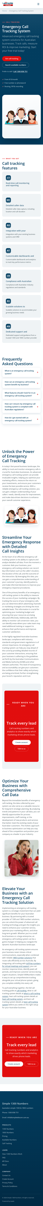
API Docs (5, 1161)
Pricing (8, 48)
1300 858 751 (13, 1113)
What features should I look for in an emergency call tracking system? (20, 394)
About (4, 1165)
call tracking (21, 991)
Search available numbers (15, 65)
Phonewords (10, 27)
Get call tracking (11, 59)
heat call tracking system (12, 999)
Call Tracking (10, 38)
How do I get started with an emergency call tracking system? (18, 419)
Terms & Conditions (9, 1186)
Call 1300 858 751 (20, 72)
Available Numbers (12, 43)
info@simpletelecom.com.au (18, 1118)
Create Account (8, 1179)
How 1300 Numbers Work (12, 1154)
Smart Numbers (11, 33)
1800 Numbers (11, 22)
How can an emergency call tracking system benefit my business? (20, 383)
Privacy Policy (7, 1183)
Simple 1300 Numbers (15, 1103)
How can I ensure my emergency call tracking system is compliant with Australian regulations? (20, 407)
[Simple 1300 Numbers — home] (7, 4)
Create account (21, 742)
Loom (12, 1201)
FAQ (3, 1158)
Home (4, 11)
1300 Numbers (11, 17)
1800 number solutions (22, 958)
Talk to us (21, 749)
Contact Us (6, 1175)
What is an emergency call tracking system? (19, 372)
